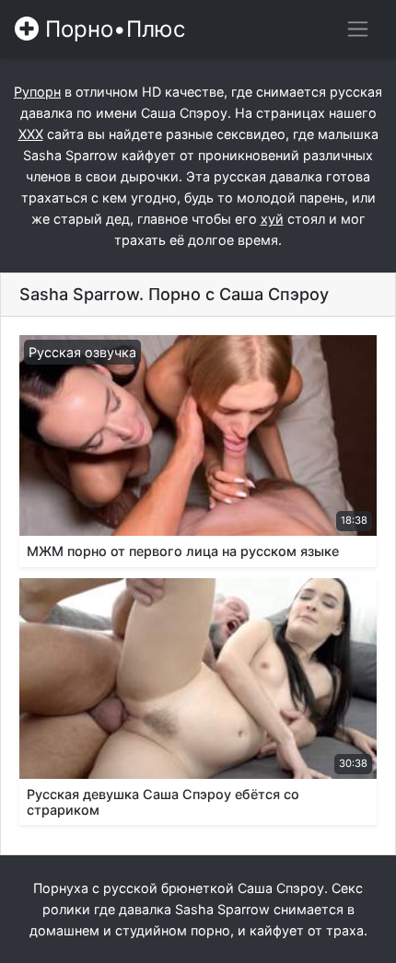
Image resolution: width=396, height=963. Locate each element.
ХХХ (30, 134)
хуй (272, 218)
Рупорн (37, 91)
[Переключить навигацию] (357, 29)
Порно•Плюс (112, 29)
